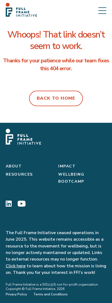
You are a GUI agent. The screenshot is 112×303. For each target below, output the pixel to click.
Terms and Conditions (50, 294)
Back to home (56, 98)
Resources (19, 174)
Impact (67, 166)
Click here (16, 266)
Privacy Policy (16, 294)
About (14, 166)
